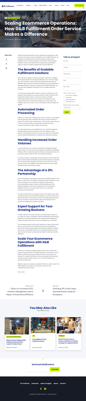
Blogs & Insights (43, 5)
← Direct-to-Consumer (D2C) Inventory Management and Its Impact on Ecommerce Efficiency (19, 291)
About (50, 5)
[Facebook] (41, 389)
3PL (6, 18)
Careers (57, 5)
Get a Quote (79, 5)
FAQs (68, 5)
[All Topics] (21, 18)
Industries (28, 5)
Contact (62, 5)
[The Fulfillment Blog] (43, 290)
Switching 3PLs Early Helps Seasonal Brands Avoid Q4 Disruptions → (64, 291)
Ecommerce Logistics (13, 18)
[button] (83, 8)
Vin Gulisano (9, 39)
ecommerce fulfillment (50, 119)
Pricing (35, 5)
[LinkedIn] (45, 389)
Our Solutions (20, 5)
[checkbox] (72, 98)
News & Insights (46, 383)
